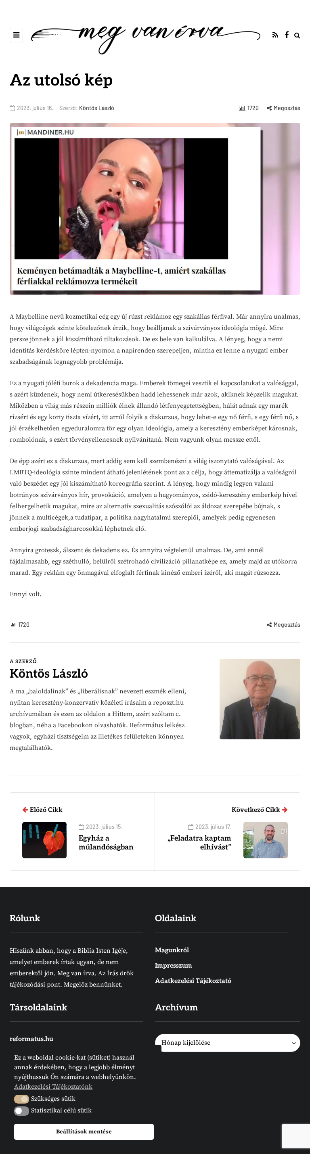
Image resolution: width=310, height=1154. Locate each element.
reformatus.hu (31, 1039)
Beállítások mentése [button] (84, 1131)
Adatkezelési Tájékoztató (193, 981)
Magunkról (172, 950)
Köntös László (96, 107)
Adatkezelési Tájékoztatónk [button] (53, 1087)
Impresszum (173, 966)
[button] (21, 1099)
